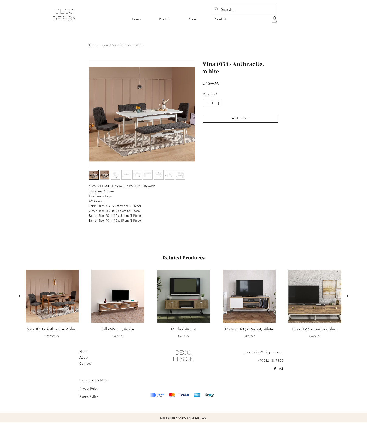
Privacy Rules (88, 388)
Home (94, 45)
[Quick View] (52, 296)
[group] (183, 304)
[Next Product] (347, 296)
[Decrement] (206, 103)
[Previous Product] (19, 296)
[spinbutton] (212, 103)
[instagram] (281, 369)
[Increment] (219, 103)
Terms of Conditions (93, 380)
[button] (274, 19)
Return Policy (88, 396)
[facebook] (275, 369)
